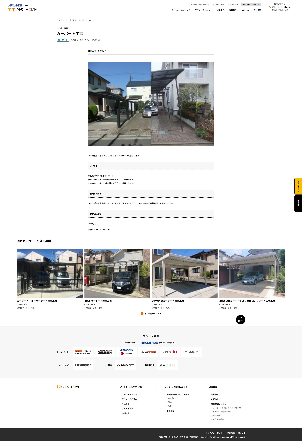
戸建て (75, 39)
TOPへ (240, 320)
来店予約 (298, 203)
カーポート (63, 39)
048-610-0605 (280, 6)
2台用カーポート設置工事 (98, 300)
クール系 (85, 39)
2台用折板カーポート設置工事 (168, 300)
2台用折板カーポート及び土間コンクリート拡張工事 (247, 300)
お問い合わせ (298, 186)
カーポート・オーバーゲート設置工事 (37, 300)
